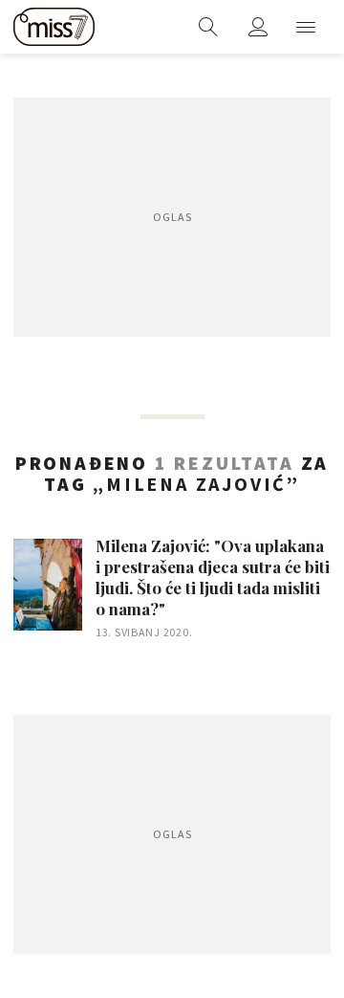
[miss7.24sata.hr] (54, 27)
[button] (306, 27)
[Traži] (208, 27)
